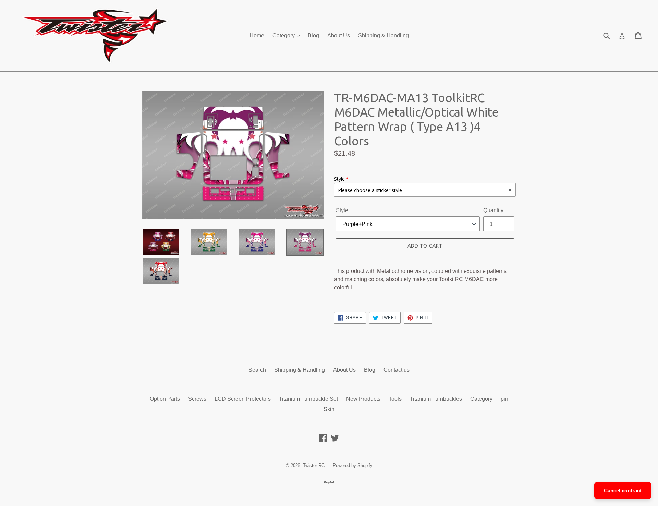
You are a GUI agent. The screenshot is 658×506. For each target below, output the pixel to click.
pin (504, 399)
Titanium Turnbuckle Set (308, 399)
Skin (329, 409)
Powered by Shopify (353, 465)
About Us (338, 35)
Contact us (396, 370)
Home (256, 35)
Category (284, 35)
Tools (395, 399)
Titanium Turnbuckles (436, 399)
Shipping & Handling (383, 35)
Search (257, 370)
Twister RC (314, 465)
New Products (363, 399)
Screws (197, 399)
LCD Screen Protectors (243, 399)
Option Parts (165, 399)
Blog (313, 35)
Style (342, 210)
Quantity (493, 210)
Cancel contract (623, 490)
